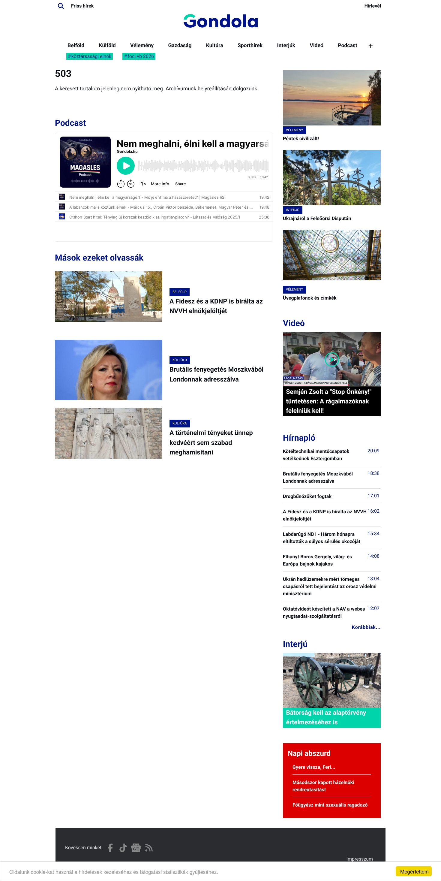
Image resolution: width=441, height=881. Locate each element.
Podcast (347, 46)
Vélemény (142, 46)
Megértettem (414, 871)
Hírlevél (372, 6)
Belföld (76, 46)
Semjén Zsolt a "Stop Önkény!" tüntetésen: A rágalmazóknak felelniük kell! (328, 401)
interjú (292, 210)
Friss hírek (82, 6)
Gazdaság (179, 46)
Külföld (107, 46)
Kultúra (214, 46)
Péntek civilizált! (301, 138)
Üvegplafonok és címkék (310, 298)
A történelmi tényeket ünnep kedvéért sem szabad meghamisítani (211, 442)
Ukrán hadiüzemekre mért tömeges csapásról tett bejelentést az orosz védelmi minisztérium (329, 586)
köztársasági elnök (91, 56)
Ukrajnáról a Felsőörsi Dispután (317, 218)
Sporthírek (250, 46)
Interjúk (286, 46)
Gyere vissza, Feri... (313, 767)
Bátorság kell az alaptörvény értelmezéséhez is (326, 717)
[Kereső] (61, 6)
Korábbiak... (366, 627)
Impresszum (359, 859)
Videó (316, 46)
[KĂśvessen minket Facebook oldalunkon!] (110, 848)
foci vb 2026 (141, 56)
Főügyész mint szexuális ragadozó (330, 805)
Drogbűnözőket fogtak (307, 496)
